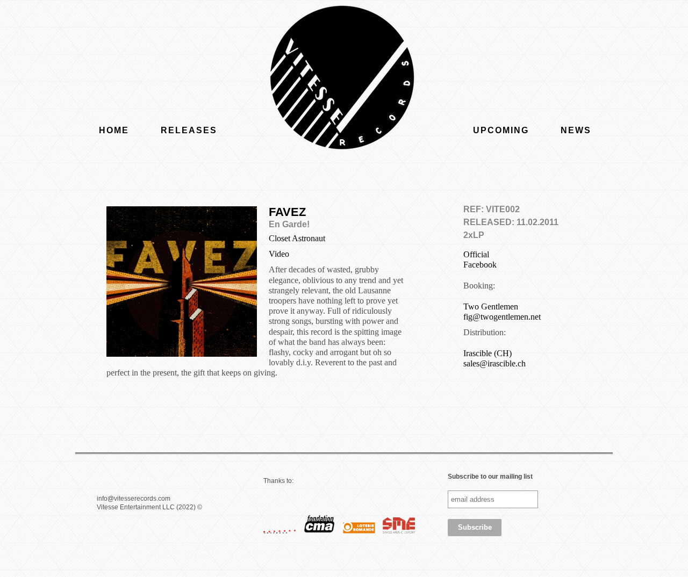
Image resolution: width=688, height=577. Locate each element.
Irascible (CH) (487, 353)
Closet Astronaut (297, 238)
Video (279, 253)
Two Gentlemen (490, 306)
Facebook (480, 264)
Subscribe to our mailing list (490, 476)
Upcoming (501, 130)
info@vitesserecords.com (133, 498)
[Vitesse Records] (344, 80)
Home (114, 130)
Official (476, 254)
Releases (189, 130)
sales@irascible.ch (494, 363)
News (576, 130)
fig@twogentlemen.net (502, 316)
